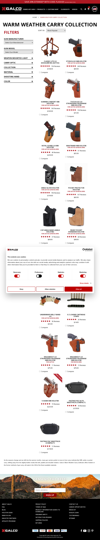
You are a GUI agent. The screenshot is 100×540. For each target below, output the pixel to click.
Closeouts (65, 9)
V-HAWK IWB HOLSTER (50, 401)
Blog (4, 510)
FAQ (3, 507)
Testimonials (74, 515)
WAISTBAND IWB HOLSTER (76, 146)
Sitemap (72, 518)
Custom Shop (53, 9)
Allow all (79, 289)
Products (41, 9)
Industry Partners (9, 518)
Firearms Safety (41, 514)
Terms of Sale (41, 507)
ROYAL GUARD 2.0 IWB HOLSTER (50, 147)
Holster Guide (7, 513)
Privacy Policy (41, 504)
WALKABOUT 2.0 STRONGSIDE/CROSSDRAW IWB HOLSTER (50, 359)
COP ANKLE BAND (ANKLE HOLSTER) (50, 232)
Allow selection (50, 289)
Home (34, 17)
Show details (84, 283)
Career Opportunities (77, 507)
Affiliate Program (8, 521)
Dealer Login (74, 513)
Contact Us (73, 504)
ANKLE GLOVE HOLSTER (50, 189)
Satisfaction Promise (44, 517)
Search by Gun (29, 9)
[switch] (39, 276)
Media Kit (72, 510)
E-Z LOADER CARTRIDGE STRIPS (76, 315)
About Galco (7, 504)
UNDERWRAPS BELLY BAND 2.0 (50, 316)
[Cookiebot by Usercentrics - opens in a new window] (83, 249)
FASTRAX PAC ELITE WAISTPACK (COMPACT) (76, 402)
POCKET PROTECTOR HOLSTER (76, 189)
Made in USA (6, 515)
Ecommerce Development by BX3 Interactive (50, 537)
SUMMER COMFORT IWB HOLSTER (50, 103)
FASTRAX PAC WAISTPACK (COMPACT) (50, 442)
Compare (44, 72)
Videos (74, 9)
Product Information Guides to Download (48, 511)
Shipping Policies (42, 520)
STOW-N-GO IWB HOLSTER (76, 62)
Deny (21, 289)
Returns (39, 523)
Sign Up (50, 495)
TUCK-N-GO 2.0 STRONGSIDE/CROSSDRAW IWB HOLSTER (76, 104)
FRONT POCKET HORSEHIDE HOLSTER (76, 232)
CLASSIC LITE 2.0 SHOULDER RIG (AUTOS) (50, 62)
